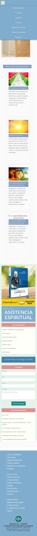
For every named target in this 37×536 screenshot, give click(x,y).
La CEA (18, 13)
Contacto (10, 494)
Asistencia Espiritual (14, 483)
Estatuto (10, 485)
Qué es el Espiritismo (14, 454)
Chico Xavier (6, 333)
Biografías (10, 468)
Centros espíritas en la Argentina (13, 329)
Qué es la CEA (12, 474)
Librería (18, 18)
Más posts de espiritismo (17, 66)
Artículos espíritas (13, 463)
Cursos (18, 23)
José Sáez (5, 415)
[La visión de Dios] (18, 133)
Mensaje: (4, 389)
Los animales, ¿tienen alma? (11, 428)
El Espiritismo (18, 8)
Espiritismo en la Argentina (16, 466)
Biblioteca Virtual (18, 27)
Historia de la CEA (13, 477)
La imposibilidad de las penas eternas (14, 439)
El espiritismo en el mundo (16, 508)
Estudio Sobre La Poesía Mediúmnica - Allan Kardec (16, 423)
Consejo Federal (12, 491)
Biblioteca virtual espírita (15, 502)
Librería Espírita (7, 341)
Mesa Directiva (12, 488)
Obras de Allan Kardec (9, 337)
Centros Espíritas (18, 32)
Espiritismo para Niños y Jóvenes (13, 435)
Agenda (18, 37)
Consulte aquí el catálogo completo (19, 359)
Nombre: (4, 371)
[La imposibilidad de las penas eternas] (18, 180)
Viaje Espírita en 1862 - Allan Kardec (14, 432)
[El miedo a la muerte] (18, 85)
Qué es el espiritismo (9, 348)
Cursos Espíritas (12, 480)
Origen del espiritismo (14, 460)
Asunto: (4, 383)
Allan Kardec (6, 352)
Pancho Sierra (6, 344)
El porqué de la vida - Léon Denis (13, 419)
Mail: (3, 377)
